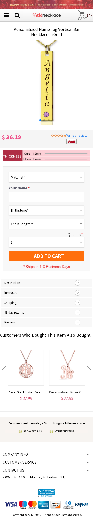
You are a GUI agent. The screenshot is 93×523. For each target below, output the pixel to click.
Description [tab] (12, 283)
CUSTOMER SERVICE (19, 462)
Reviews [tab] (10, 322)
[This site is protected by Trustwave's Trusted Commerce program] (46, 493)
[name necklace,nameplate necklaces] (46, 14)
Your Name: (19, 187)
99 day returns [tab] (14, 312)
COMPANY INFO (15, 454)
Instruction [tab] (11, 292)
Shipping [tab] (10, 302)
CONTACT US (13, 470)
